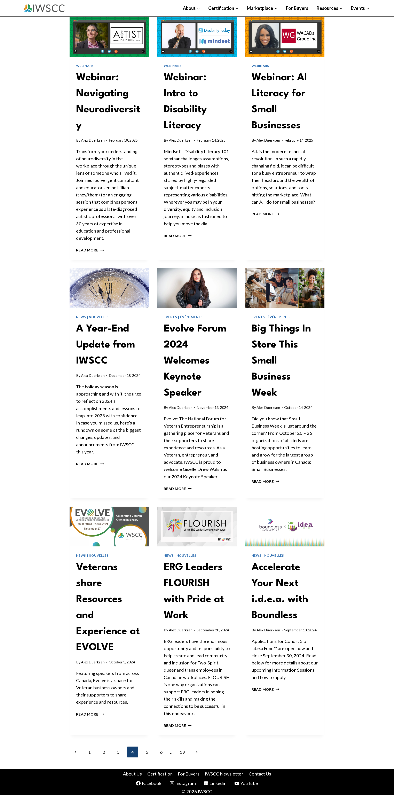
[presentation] (109, 37)
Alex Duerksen (93, 140)
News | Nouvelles (92, 317)
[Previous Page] (75, 752)
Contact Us (260, 774)
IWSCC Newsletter (224, 774)
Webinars (85, 66)
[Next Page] (196, 752)
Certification (160, 774)
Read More (90, 250)
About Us (132, 774)
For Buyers (297, 8)
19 (182, 752)
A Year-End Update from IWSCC (105, 345)
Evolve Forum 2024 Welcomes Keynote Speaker (195, 361)
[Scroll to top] (381, 763)
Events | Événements (183, 317)
